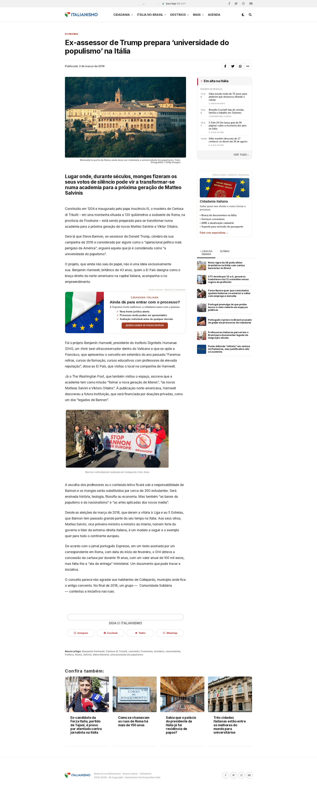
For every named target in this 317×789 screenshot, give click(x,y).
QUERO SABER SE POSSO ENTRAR (145, 325)
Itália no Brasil (150, 15)
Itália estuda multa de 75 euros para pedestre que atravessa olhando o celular (228, 96)
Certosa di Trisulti (116, 651)
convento (133, 651)
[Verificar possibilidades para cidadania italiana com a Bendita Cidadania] (84, 312)
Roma (78, 654)
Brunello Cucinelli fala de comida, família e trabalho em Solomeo (226, 111)
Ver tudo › (241, 154)
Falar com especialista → (214, 232)
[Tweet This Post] (232, 66)
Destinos (178, 15)
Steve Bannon (101, 654)
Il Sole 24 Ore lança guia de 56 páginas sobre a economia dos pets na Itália (228, 125)
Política (69, 654)
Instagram (82, 633)
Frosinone (147, 651)
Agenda (214, 15)
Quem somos (130, 773)
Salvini (87, 654)
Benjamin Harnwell (93, 651)
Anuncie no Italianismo (107, 773)
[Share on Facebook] (225, 66)
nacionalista (173, 651)
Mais (197, 15)
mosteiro (159, 651)
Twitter (142, 633)
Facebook (112, 633)
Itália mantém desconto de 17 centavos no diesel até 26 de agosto (228, 140)
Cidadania (121, 15)
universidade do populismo (126, 654)
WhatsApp (172, 633)
